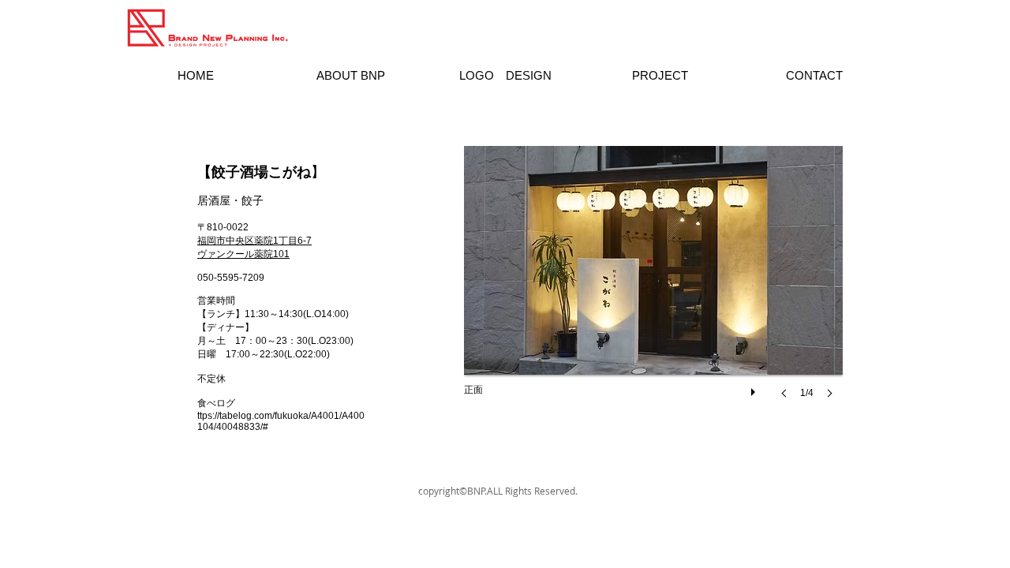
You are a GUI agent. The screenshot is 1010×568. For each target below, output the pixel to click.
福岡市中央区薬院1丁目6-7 (254, 240)
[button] (653, 288)
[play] (755, 388)
